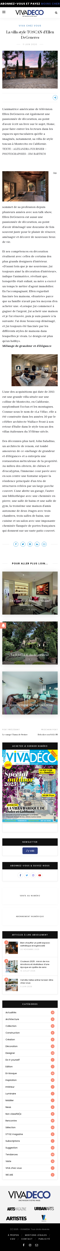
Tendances (12, 1154)
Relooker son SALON (48, 734)
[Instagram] (33, 875)
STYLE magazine (14, 1134)
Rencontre (11, 1120)
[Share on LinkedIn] (37, 544)
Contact (27, 1239)
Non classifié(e (13, 1113)
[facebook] (23, 1245)
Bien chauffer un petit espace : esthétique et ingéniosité (35, 944)
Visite (8, 1161)
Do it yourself (13, 1059)
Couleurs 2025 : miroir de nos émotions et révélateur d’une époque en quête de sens (34, 964)
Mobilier (10, 1100)
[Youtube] (39, 875)
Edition (9, 1066)
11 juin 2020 (30, 44)
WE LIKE (9, 1174)
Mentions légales (36, 1235)
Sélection (11, 1127)
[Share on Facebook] (15, 544)
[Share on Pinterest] (30, 544)
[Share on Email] (44, 544)
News (8, 1107)
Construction (13, 1032)
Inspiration (11, 1080)
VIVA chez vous (30, 25)
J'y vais (30, 850)
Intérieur (10, 1086)
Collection (11, 1026)
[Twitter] (27, 875)
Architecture (12, 1019)
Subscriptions (13, 1140)
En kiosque (11, 1073)
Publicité (44, 1239)
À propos (13, 1235)
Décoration (12, 1046)
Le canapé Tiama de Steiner (15, 734)
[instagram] (30, 1245)
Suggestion (12, 1147)
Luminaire (11, 1093)
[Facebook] (20, 875)
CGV (12, 1239)
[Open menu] (3, 12)
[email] (36, 1245)
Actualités (11, 1012)
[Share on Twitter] (22, 544)
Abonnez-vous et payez (30, 4)
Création (10, 1039)
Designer (10, 1053)
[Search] (56, 12)
